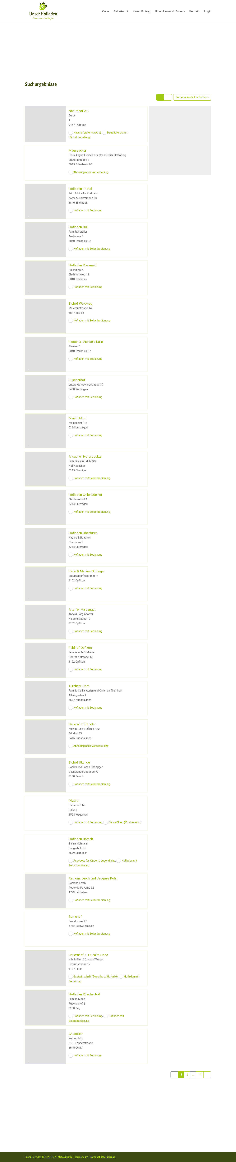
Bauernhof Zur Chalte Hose (88, 955)
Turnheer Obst (79, 686)
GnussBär (76, 1034)
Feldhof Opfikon (80, 647)
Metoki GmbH (65, 1157)
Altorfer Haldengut (82, 609)
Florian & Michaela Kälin (86, 342)
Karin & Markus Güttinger (87, 571)
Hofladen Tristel (80, 189)
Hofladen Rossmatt (83, 265)
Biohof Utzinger (80, 762)
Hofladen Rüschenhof (84, 994)
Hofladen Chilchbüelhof (85, 494)
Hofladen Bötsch (81, 839)
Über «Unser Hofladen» (170, 11)
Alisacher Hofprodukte (85, 456)
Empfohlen (191, 97)
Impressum (81, 1157)
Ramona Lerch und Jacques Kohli (93, 878)
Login (207, 11)
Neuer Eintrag (141, 11)
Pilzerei (74, 800)
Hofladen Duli (78, 227)
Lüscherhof (77, 380)
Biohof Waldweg (80, 303)
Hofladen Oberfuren (83, 533)
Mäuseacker (77, 150)
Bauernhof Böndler (82, 724)
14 (199, 1074)
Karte (105, 11)
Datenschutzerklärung (102, 1157)
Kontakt (194, 11)
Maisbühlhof (78, 418)
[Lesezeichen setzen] (29, 139)
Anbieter (119, 11)
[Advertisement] (118, 52)
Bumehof (75, 916)
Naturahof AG (79, 111)
